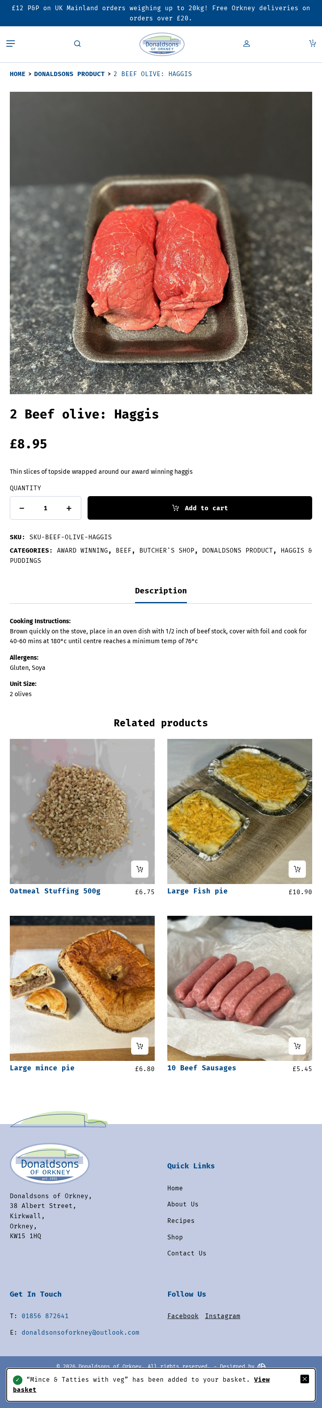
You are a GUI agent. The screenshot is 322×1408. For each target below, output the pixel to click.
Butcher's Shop (166, 550)
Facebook (183, 1316)
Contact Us (187, 1253)
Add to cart (206, 508)
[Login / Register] (246, 44)
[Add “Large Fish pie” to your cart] (297, 869)
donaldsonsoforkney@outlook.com (80, 1332)
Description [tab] (161, 590)
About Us (183, 1204)
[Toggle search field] (77, 44)
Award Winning (82, 550)
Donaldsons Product (69, 74)
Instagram (222, 1316)
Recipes (181, 1220)
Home (18, 74)
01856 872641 (45, 1316)
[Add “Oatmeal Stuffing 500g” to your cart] (139, 869)
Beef (124, 550)
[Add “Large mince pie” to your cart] (139, 1046)
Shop (175, 1237)
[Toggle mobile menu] (10, 44)
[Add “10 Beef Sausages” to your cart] (297, 1046)
